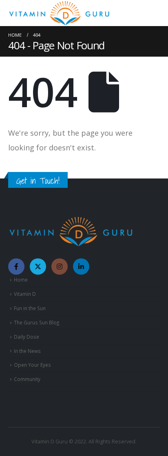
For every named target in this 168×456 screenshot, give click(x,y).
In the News (27, 351)
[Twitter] (38, 266)
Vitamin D (25, 294)
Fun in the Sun (30, 308)
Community (27, 379)
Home (21, 279)
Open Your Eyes (32, 364)
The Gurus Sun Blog (36, 322)
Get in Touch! (38, 180)
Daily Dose (26, 336)
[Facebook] (16, 266)
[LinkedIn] (81, 266)
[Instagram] (59, 266)
